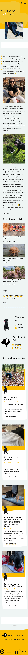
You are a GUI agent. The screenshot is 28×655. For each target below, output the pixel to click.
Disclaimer (15, 639)
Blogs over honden (8, 295)
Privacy (10, 639)
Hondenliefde (7, 299)
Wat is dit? (24, 651)
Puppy (5, 302)
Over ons (6, 639)
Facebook (20, 327)
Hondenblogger (19, 295)
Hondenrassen (16, 299)
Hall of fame (21, 639)
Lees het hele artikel (10, 416)
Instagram (20, 324)
